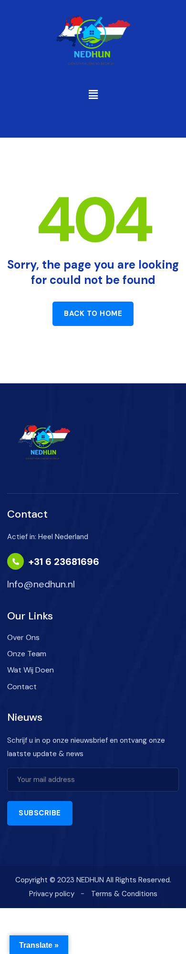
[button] (93, 95)
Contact (22, 687)
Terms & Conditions (124, 894)
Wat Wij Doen (30, 670)
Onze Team (26, 654)
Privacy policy (51, 894)
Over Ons (23, 637)
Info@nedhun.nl (41, 584)
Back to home (93, 313)
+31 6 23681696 (64, 561)
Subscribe (40, 813)
